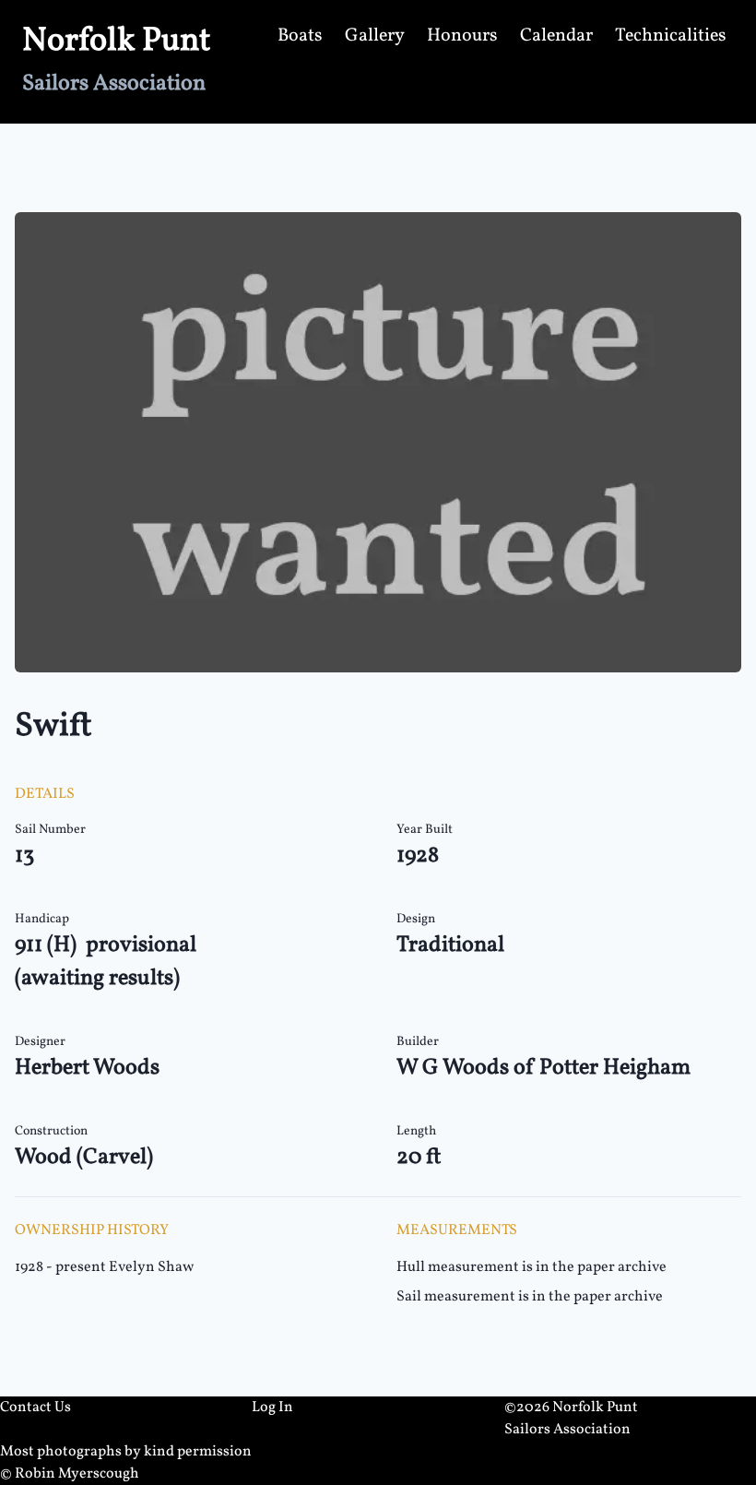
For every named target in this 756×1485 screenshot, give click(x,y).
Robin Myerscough (77, 1474)
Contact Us (35, 1407)
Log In (272, 1407)
